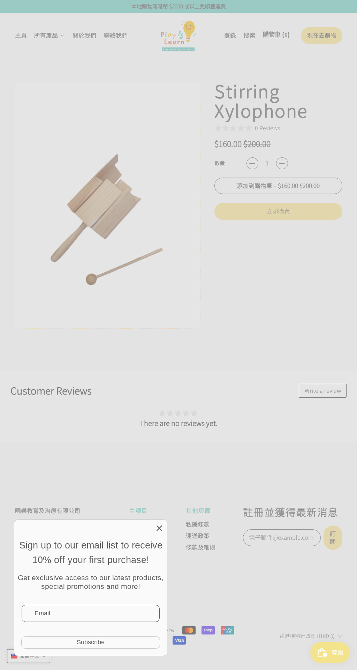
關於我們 (84, 35)
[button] (249, 35)
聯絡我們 (116, 35)
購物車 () (276, 37)
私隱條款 (198, 524)
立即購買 (278, 211)
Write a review (323, 391)
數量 (219, 163)
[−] (252, 163)
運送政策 (198, 536)
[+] (282, 163)
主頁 (21, 35)
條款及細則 (200, 547)
